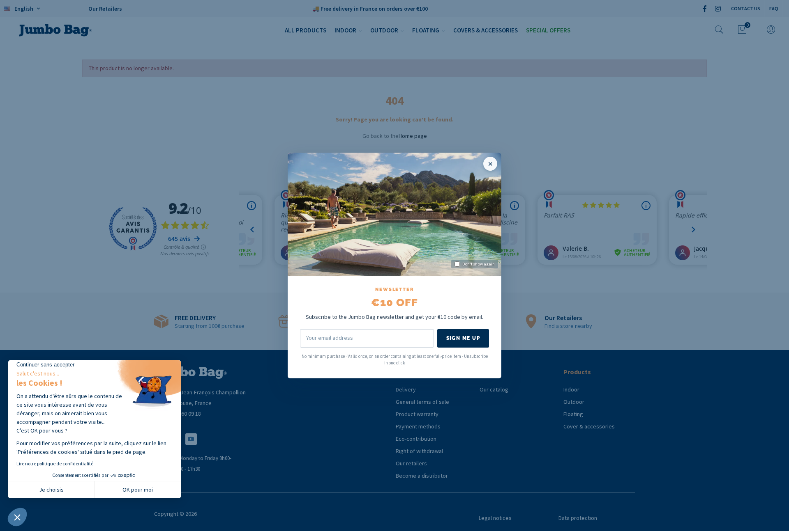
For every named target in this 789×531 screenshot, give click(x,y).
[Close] (490, 164)
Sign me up (463, 338)
